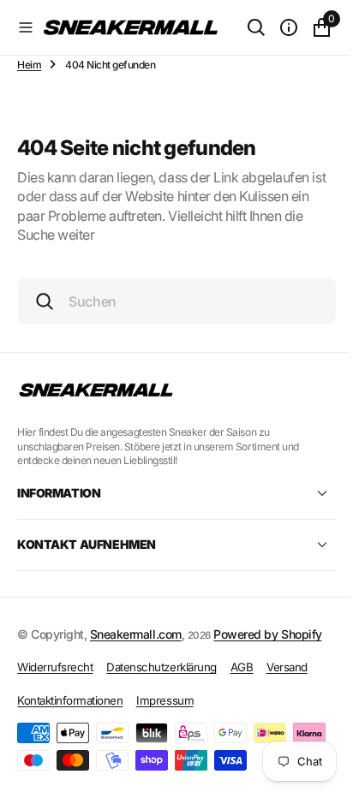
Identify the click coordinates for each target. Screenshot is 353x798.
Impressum (165, 700)
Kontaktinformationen (70, 700)
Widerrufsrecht (55, 667)
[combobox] (170, 301)
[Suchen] (243, 27)
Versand (287, 667)
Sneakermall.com (136, 634)
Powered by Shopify (267, 634)
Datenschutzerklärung (161, 667)
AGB (242, 667)
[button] (25, 27)
